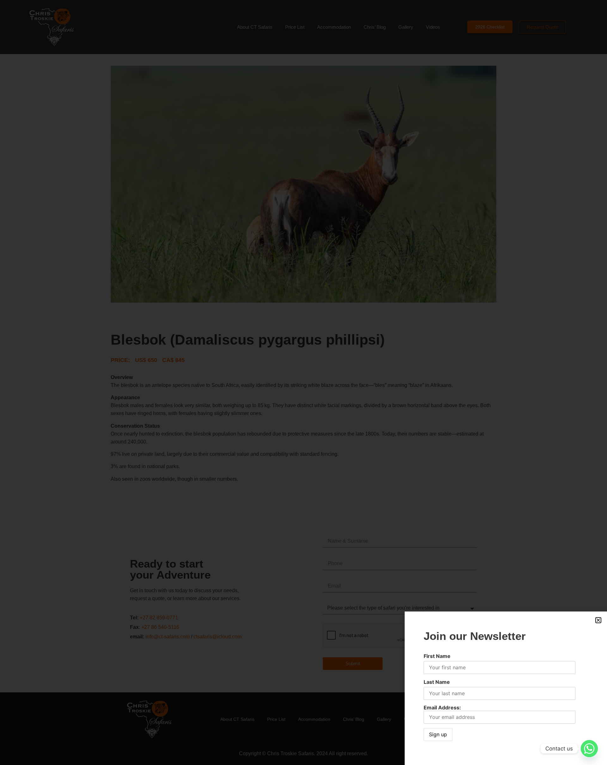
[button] (598, 620)
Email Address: (442, 707)
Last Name (437, 682)
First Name (437, 656)
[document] (303, 382)
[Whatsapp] (589, 748)
